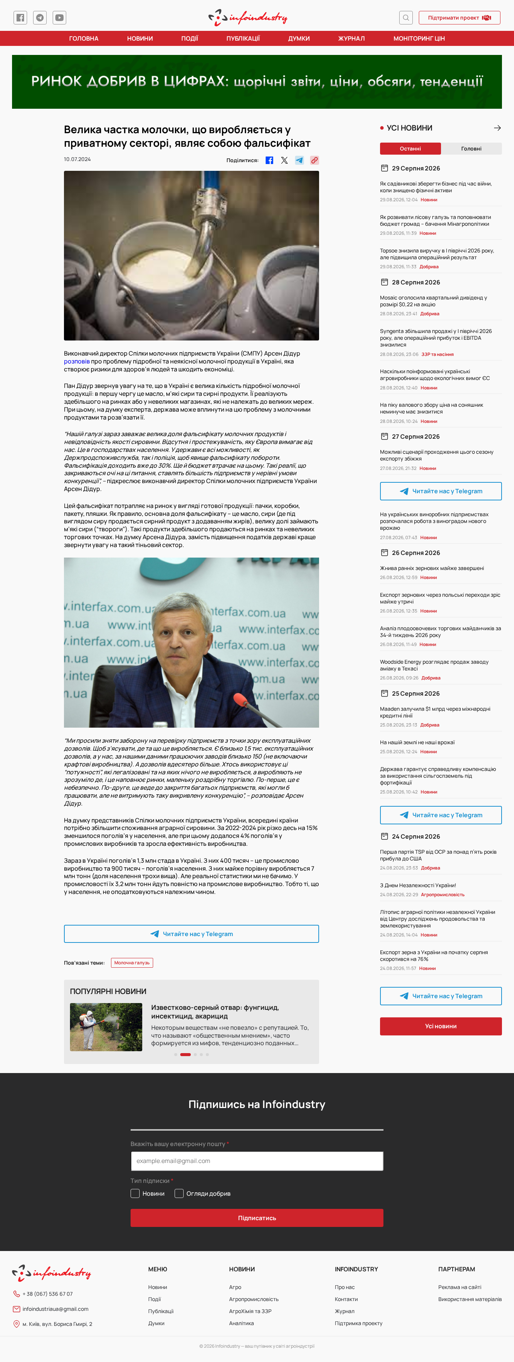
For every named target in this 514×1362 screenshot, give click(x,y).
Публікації (243, 38)
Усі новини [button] (441, 1026)
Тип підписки (150, 1181)
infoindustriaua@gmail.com (55, 1308)
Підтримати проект (453, 17)
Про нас (345, 1287)
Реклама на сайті (459, 1287)
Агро (235, 1287)
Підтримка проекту (359, 1323)
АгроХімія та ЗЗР (250, 1311)
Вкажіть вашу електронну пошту (178, 1144)
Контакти (346, 1299)
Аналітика (241, 1323)
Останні (410, 148)
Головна (84, 38)
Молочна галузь (132, 962)
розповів (77, 361)
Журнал (351, 38)
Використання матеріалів (470, 1299)
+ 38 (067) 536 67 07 (48, 1293)
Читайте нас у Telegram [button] (198, 934)
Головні (471, 148)
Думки (299, 38)
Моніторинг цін (419, 38)
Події (189, 38)
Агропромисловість (254, 1299)
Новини (140, 38)
